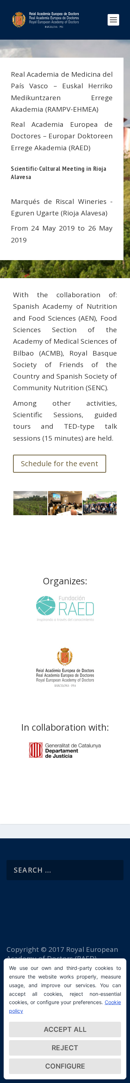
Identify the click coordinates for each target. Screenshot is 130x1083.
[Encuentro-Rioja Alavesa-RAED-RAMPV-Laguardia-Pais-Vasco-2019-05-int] (100, 512)
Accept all (65, 1029)
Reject (65, 1048)
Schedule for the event (59, 463)
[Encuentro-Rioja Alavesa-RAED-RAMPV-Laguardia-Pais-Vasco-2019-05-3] (30, 512)
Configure (65, 1066)
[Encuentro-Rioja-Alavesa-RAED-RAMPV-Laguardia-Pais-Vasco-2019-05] (65, 512)
